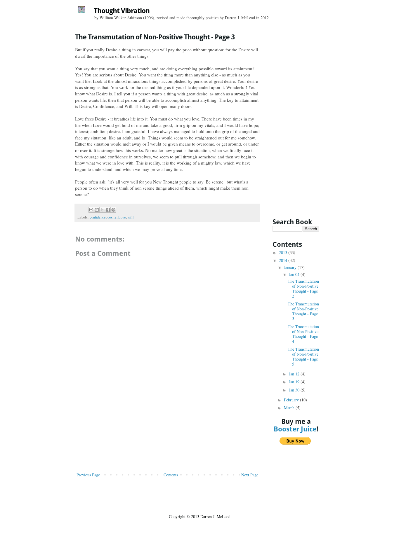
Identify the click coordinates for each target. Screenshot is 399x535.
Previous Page (88, 475)
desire (112, 217)
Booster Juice (295, 429)
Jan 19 (295, 381)
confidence (98, 217)
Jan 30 (295, 390)
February (292, 400)
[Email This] (91, 210)
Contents (171, 475)
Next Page (249, 475)
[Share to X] (102, 210)
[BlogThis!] (97, 210)
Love (122, 217)
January (291, 267)
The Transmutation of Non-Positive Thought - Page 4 (303, 334)
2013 (283, 252)
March (290, 407)
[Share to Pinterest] (113, 210)
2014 (283, 260)
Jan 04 (295, 274)
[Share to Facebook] (108, 210)
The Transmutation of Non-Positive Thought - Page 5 (303, 356)
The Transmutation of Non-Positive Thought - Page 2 (303, 288)
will (131, 217)
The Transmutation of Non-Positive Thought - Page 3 (303, 311)
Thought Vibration (122, 11)
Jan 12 (295, 374)
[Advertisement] (167, 427)
